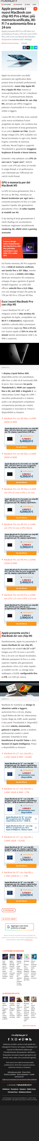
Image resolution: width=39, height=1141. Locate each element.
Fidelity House (31, 1089)
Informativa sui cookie (14, 1072)
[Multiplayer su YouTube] (27, 1039)
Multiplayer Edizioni (25, 1092)
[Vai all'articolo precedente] (37, 721)
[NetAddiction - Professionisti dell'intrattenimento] (24, 1085)
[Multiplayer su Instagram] (16, 1039)
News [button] (28, 4)
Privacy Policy (26, 1072)
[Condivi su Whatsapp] (32, 47)
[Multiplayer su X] (12, 1039)
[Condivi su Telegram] (35, 47)
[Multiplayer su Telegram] (19, 1039)
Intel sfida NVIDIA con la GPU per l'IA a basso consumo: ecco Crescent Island (5, 969)
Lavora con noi (19, 1076)
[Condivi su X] (28, 47)
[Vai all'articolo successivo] (2, 721)
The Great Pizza (13, 1092)
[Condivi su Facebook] (24, 47)
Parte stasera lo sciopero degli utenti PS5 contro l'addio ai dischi (5, 1011)
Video (34, 4)
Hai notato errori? (9, 919)
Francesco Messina (13, 43)
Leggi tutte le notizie (29, 1025)
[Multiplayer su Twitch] (23, 1039)
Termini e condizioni (10, 1074)
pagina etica (28, 940)
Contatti (32, 1074)
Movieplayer (14, 1089)
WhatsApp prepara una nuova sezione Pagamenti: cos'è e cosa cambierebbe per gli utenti (26, 970)
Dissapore (23, 1089)
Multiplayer (6, 1089)
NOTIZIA (4, 43)
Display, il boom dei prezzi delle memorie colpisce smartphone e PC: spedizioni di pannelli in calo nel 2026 (19, 973)
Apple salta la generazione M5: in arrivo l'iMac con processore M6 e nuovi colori (12, 969)
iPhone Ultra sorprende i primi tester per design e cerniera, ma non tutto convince (33, 969)
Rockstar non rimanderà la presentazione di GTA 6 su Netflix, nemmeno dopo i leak (26, 1012)
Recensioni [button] (18, 4)
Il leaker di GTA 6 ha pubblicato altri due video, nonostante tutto (12, 1010)
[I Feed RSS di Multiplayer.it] (30, 1039)
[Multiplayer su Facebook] (9, 1039)
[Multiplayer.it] (9, 1)
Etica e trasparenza (22, 1074)
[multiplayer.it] (19, 1035)
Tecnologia (9, 910)
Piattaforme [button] (7, 4)
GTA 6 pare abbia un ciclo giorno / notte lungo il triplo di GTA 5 (19, 1010)
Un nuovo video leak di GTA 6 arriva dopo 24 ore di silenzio (33, 1010)
